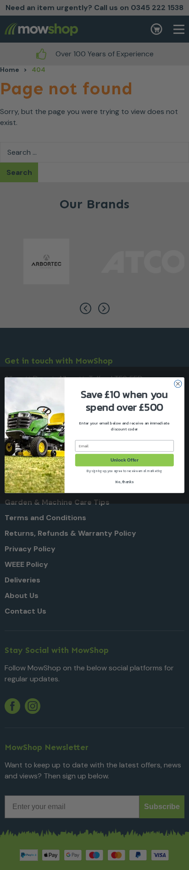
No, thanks (124, 481)
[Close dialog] (178, 383)
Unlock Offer (125, 459)
